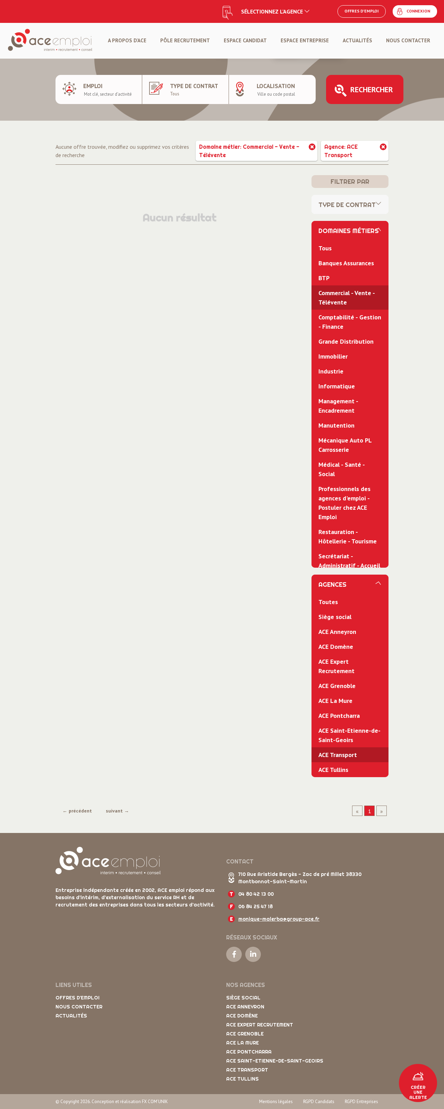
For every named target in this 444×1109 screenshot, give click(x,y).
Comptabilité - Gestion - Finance (349, 321)
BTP (324, 278)
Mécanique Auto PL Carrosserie (345, 445)
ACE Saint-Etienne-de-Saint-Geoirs (349, 735)
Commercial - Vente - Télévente (346, 297)
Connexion (418, 11)
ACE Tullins (333, 770)
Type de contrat (194, 86)
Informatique (336, 386)
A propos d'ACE (127, 40)
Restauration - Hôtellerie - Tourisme (347, 536)
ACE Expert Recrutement (336, 666)
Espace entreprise (305, 40)
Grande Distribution (346, 341)
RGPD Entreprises (361, 1101)
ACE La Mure (335, 701)
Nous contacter (408, 40)
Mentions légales (276, 1101)
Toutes (328, 602)
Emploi (93, 86)
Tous (325, 248)
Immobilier (333, 356)
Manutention (336, 425)
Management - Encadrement (338, 405)
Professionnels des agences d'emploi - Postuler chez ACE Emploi (344, 503)
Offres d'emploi (361, 11)
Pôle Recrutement (185, 40)
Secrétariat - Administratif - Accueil (349, 560)
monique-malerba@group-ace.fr (278, 919)
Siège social (334, 617)
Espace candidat (245, 40)
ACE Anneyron (337, 632)
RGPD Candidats (318, 1101)
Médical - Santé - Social (341, 469)
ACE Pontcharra (339, 716)
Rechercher (371, 89)
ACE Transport (337, 755)
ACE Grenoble (337, 686)
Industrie (330, 371)
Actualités (357, 40)
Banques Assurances (346, 263)
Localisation (276, 86)
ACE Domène (335, 647)
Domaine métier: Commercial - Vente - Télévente (249, 150)
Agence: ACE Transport (341, 150)
